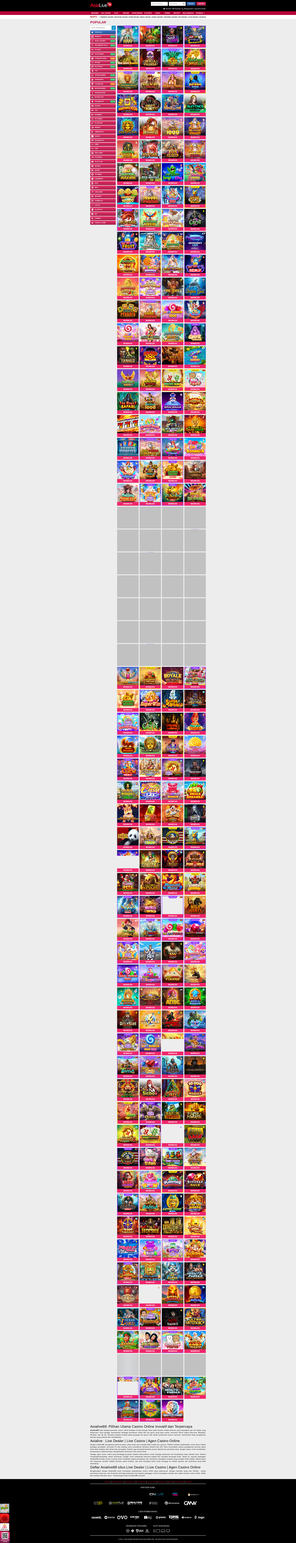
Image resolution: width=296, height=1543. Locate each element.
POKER (167, 13)
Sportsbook (137, 13)
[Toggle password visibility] (184, 3)
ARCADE (126, 13)
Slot (116, 13)
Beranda (95, 13)
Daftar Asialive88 (103, 1467)
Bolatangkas (188, 13)
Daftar (201, 4)
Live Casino (106, 13)
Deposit (177, 13)
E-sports (148, 13)
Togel (157, 13)
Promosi (200, 13)
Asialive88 (94, 1430)
